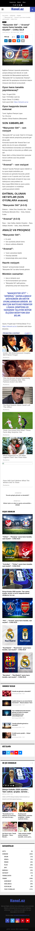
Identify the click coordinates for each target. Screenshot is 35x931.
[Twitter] (12, 921)
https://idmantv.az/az (21, 102)
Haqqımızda (12, 2)
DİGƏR (6, 856)
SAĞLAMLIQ (7, 884)
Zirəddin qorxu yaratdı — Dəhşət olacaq (21, 734)
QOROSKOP (7, 881)
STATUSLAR (7, 886)
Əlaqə (24, 2)
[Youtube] (28, 921)
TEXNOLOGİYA (6, 875)
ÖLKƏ (6, 865)
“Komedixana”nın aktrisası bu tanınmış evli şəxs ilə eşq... (9, 815)
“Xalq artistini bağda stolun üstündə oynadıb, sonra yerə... (25, 835)
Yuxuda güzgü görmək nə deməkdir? (17, 495)
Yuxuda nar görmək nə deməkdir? (21, 691)
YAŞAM (4, 878)
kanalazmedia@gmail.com (21, 915)
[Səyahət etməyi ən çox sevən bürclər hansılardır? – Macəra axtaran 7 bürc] (6, 703)
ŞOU (5, 867)
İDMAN (4, 22)
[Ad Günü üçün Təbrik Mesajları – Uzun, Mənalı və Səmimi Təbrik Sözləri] (9, 827)
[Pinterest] (23, 921)
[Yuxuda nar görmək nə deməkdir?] (6, 693)
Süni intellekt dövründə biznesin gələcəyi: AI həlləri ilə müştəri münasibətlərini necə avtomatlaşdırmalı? (21, 713)
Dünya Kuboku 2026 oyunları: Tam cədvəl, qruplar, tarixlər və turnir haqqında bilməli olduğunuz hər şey (16, 593)
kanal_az (8, 32)
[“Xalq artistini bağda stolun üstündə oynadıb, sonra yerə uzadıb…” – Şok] (25, 827)
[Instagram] (17, 921)
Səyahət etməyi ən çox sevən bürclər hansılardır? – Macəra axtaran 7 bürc (22, 702)
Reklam (19, 2)
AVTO (4, 851)
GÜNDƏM (5, 854)
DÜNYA (6, 859)
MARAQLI (5, 870)
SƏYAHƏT (5, 873)
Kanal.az (17, 9)
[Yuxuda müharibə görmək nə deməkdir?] (6, 726)
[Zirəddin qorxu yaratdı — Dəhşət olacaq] (6, 735)
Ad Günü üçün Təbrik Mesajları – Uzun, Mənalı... (9, 835)
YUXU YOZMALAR (9, 889)
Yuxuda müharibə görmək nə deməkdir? (20, 724)
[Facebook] (7, 921)
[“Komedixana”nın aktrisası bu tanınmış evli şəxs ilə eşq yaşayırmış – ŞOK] (9, 807)
